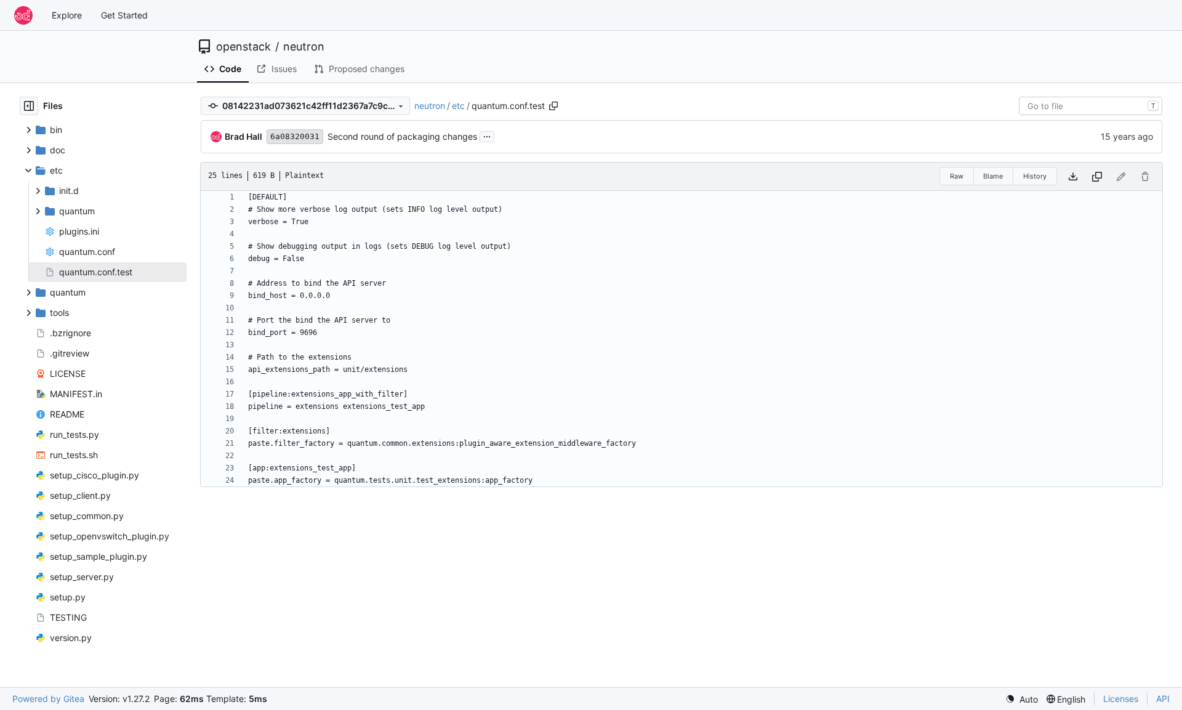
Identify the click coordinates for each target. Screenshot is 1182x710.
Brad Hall (243, 136)
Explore (67, 15)
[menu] (1021, 699)
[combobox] (1090, 106)
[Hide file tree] (29, 106)
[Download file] (1073, 176)
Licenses (1120, 698)
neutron (303, 47)
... (487, 135)
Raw (956, 176)
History (1035, 176)
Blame (993, 176)
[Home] (23, 15)
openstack (243, 47)
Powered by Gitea (48, 698)
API (1163, 698)
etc (458, 105)
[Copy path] (553, 106)
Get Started (124, 15)
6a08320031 (295, 136)
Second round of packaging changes (402, 136)
